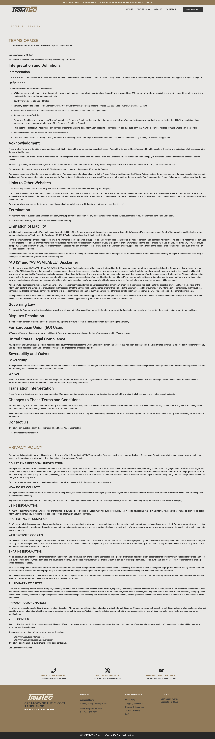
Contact (171, 9)
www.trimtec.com (60, 133)
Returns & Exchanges (134, 707)
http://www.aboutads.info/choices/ (29, 637)
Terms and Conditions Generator (72, 123)
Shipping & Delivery (134, 703)
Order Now (143, 9)
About (158, 9)
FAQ (127, 714)
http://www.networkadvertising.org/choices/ (33, 640)
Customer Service (133, 694)
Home (129, 9)
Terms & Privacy (132, 710)
